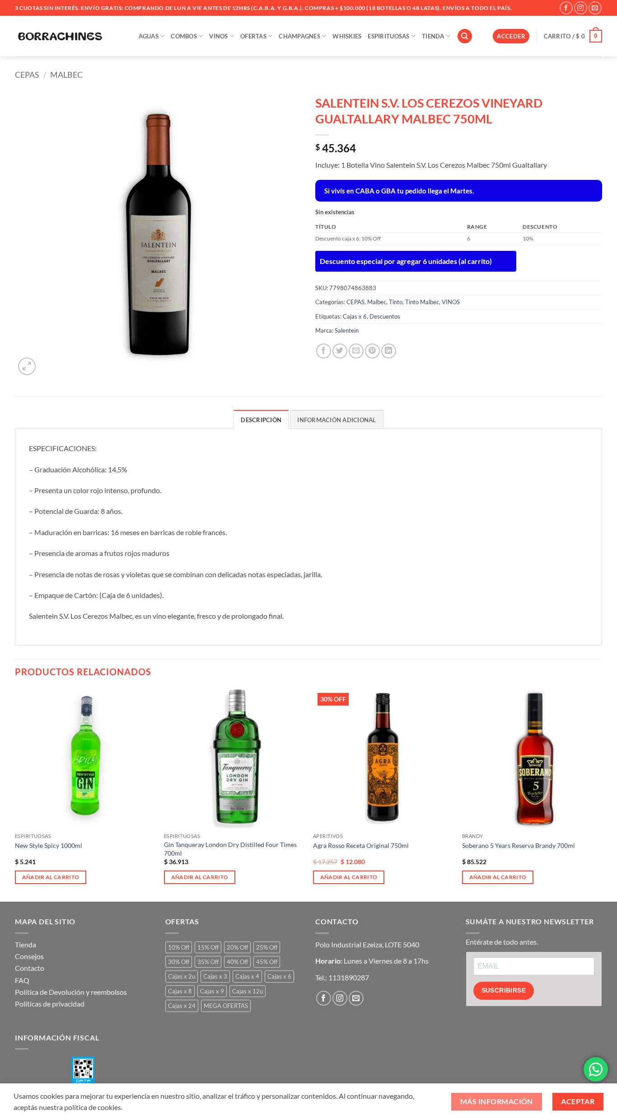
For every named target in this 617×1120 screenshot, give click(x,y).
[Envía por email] (356, 351)
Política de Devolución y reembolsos (71, 992)
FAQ (22, 980)
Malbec (66, 75)
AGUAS (149, 36)
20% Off (237, 947)
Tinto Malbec (422, 302)
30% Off (178, 961)
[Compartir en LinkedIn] (388, 351)
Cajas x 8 (180, 991)
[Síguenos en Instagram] (580, 7)
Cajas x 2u (181, 976)
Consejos (29, 956)
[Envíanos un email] (595, 7)
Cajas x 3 (215, 976)
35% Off (208, 961)
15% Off (208, 947)
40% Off (237, 961)
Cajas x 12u (247, 991)
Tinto (395, 302)
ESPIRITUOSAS (388, 36)
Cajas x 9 (212, 991)
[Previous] (15, 794)
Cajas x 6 (355, 316)
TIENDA (433, 36)
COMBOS (184, 36)
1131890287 (348, 977)
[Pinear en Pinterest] (372, 351)
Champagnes (299, 36)
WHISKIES (346, 36)
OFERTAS (253, 36)
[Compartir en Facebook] (323, 351)
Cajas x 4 (247, 976)
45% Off (266, 961)
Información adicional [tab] (336, 420)
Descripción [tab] (261, 420)
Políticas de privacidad (49, 1003)
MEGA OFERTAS (226, 1005)
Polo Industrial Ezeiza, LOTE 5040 (367, 944)
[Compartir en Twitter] (339, 351)
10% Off (178, 947)
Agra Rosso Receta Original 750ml (361, 845)
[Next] (601, 794)
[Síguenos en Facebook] (566, 7)
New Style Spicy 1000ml (48, 845)
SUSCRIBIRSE (503, 990)
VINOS (218, 36)
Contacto (29, 968)
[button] (511, 36)
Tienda (25, 944)
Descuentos (384, 316)
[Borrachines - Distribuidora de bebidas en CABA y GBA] (60, 36)
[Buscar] (465, 36)
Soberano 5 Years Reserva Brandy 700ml (518, 845)
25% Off (266, 947)
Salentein (347, 330)
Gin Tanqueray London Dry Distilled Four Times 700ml (230, 849)
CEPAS (27, 75)
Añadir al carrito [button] (50, 877)
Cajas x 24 (182, 1005)
